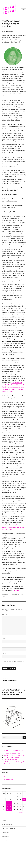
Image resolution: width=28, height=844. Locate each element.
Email (4, 646)
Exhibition (5, 832)
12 (7, 803)
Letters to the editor (8, 828)
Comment (5, 614)
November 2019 (8, 779)
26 (7, 809)
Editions (4, 596)
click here (16, 590)
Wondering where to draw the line (14, 755)
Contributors (6, 836)
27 (10, 809)
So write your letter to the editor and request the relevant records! (13, 527)
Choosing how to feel (10, 759)
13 (10, 803)
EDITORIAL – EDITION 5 (11, 757)
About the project (7, 824)
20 (10, 806)
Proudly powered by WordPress (11, 841)
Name (4, 638)
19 (7, 806)
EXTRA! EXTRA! (8, 594)
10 (24, 799)
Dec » (21, 813)
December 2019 (8, 777)
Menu (23, 9)
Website (4, 653)
